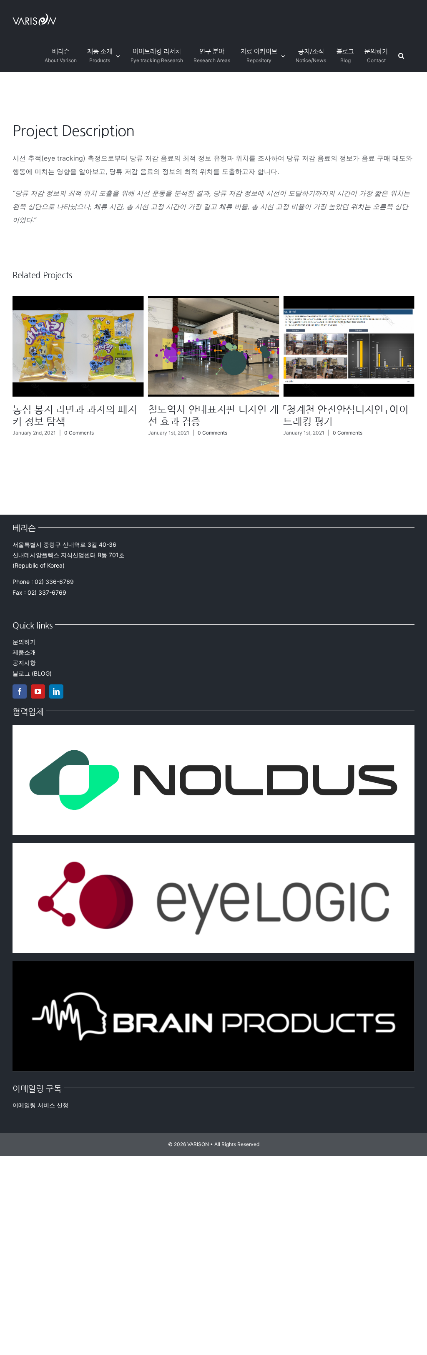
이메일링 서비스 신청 (40, 1105)
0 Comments (77, 433)
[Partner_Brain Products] (213, 964)
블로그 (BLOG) (32, 673)
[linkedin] (56, 691)
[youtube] (38, 691)
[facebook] (20, 691)
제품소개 (24, 652)
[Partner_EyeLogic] (213, 846)
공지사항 (24, 662)
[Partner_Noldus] (213, 728)
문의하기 (24, 641)
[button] (401, 55)
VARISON (198, 1144)
